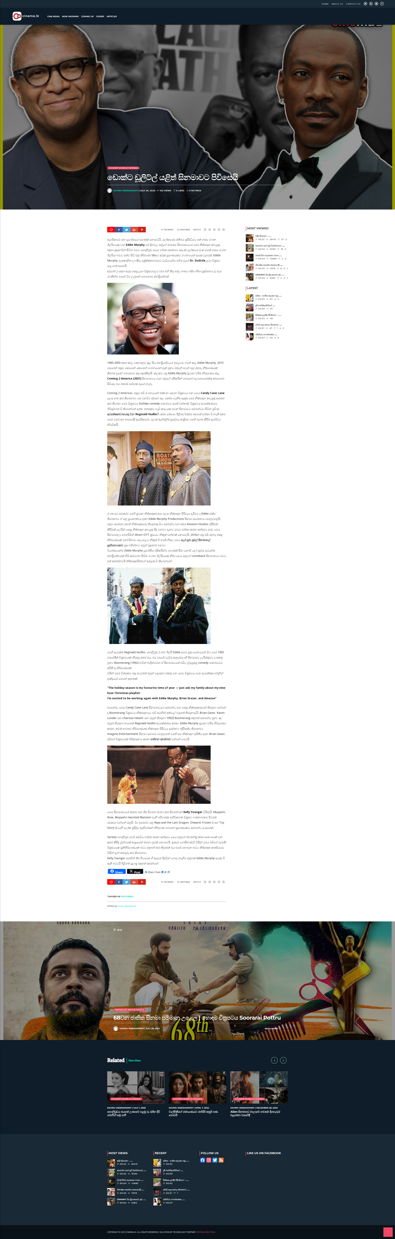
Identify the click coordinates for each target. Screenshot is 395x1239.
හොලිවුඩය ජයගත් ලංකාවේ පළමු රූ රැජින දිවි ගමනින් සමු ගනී (133, 1113)
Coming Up (87, 16)
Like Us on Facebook (264, 1153)
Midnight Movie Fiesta (129, 1009)
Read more (271, 1028)
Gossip (100, 16)
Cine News (53, 16)
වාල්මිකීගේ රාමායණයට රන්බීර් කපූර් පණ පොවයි (193, 1113)
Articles (112, 16)
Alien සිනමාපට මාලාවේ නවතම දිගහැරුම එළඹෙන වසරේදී (255, 1113)
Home (325, 3)
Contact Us (353, 3)
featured (127, 896)
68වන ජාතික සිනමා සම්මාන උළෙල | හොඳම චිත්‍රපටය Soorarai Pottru (197, 1017)
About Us (337, 3)
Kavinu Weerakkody (125, 190)
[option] (136, 1095)
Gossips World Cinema (123, 168)
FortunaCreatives (205, 1232)
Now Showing (70, 16)
